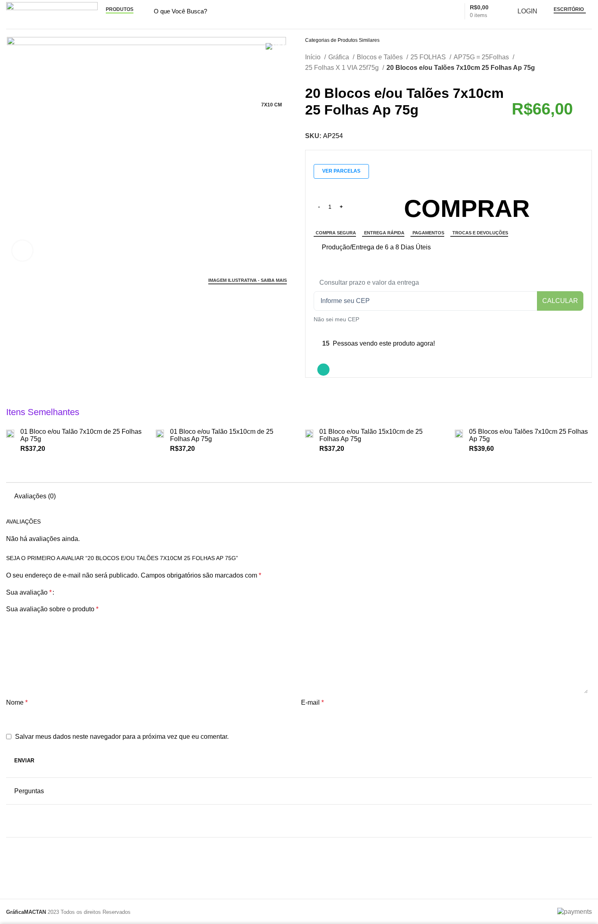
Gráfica (339, 57)
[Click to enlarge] (22, 250)
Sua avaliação (29, 592)
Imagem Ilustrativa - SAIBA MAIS (247, 280)
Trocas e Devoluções (480, 232)
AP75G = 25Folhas (482, 57)
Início (313, 57)
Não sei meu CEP (336, 319)
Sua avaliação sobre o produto (52, 609)
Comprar (467, 208)
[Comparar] (317, 247)
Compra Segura (336, 232)
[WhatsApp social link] (323, 370)
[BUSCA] (430, 11)
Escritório (569, 9)
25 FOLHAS (428, 57)
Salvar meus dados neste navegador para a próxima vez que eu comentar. (122, 736)
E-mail (312, 702)
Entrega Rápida (384, 232)
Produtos (119, 9)
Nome (17, 702)
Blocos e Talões (380, 57)
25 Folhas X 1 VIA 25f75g (342, 67)
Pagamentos (428, 232)
